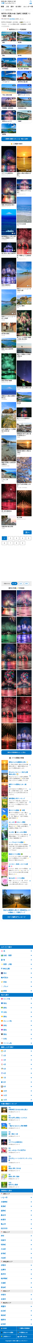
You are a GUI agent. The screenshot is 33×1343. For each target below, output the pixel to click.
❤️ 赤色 (4, 1025)
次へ (27, 532)
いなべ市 (4, 1197)
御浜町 (3, 1315)
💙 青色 (4, 1003)
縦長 (21, 583)
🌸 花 (3, 951)
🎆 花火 (4, 973)
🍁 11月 (4, 1095)
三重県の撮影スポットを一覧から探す (16, 139)
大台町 (3, 1249)
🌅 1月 (3, 1051)
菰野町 (3, 1211)
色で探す (18, 6)
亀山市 (3, 1224)
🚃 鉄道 (4, 991)
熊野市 (3, 1320)
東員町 (3, 1206)
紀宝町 (3, 1324)
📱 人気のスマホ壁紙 (7, 1332)
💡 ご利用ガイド (6, 1336)
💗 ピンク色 (5, 999)
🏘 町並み (4, 977)
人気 (7, 6)
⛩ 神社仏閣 (5, 969)
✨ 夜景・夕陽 (6, 964)
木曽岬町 (4, 1202)
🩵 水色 (4, 1012)
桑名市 (3, 1215)
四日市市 (4, 1228)
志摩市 (3, 1270)
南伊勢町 (4, 1278)
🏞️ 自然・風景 (6, 955)
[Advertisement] (16, 563)
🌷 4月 (3, 1064)
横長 (26, 583)
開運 (2, 6)
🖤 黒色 (4, 1034)
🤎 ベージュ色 (6, 1043)
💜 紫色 (4, 1030)
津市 (2, 1236)
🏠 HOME (4, 1328)
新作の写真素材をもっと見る (16, 752)
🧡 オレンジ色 (6, 1021)
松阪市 (3, 1240)
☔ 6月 (3, 1073)
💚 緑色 (4, 1008)
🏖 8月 (3, 1082)
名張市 (3, 1299)
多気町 (3, 1253)
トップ (2, 10)
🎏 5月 (3, 1069)
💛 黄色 (4, 1016)
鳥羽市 (3, 1274)
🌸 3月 (3, 1060)
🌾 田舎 (4, 982)
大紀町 (3, 1258)
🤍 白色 (4, 1039)
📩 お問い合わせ (22, 1336)
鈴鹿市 (3, 1219)
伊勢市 (3, 1265)
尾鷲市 (3, 1306)
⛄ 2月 (3, 1055)
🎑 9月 (3, 1086)
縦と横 (14, 583)
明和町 (3, 1245)
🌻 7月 (3, 1078)
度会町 (3, 1287)
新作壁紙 (12, 19)
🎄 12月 (4, 1100)
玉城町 (3, 1283)
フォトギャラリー (8, 3)
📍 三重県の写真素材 (23, 1328)
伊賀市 (3, 1295)
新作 (12, 6)
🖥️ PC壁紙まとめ (22, 1332)
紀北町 (3, 1311)
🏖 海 (3, 960)
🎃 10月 (4, 1091)
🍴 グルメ (4, 986)
